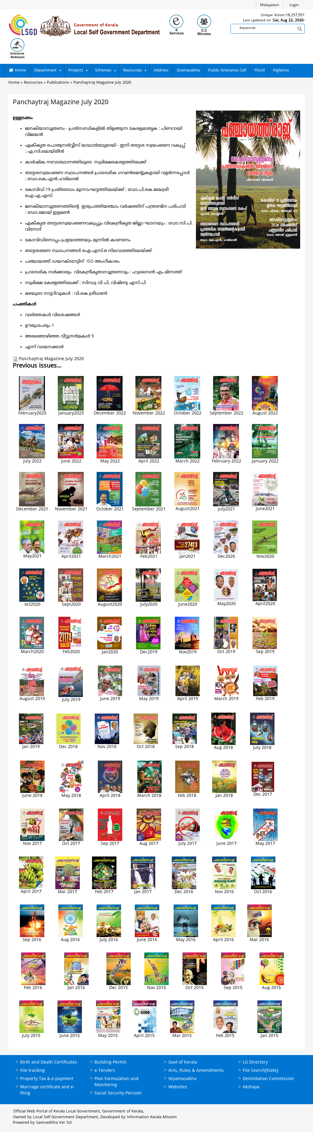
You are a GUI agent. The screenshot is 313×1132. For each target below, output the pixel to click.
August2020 (110, 604)
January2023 (71, 413)
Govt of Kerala (182, 1062)
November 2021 (71, 509)
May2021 (32, 556)
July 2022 (32, 461)
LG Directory (255, 1062)
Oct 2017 (71, 843)
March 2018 (149, 795)
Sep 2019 (265, 652)
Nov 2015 (156, 988)
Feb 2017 (104, 892)
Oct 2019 (226, 652)
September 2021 (149, 509)
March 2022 (187, 461)
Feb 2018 (187, 795)
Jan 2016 (76, 988)
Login (294, 5)
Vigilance (281, 70)
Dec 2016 (184, 892)
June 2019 (110, 699)
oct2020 (32, 604)
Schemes (103, 70)
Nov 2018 (107, 747)
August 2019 (32, 699)
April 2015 (144, 1036)
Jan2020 (110, 652)
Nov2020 (265, 556)
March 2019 (226, 699)
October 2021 (110, 509)
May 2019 (149, 699)
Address (161, 70)
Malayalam (269, 5)
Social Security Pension (118, 1093)
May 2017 (265, 843)
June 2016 (147, 940)
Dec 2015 (118, 988)
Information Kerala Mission (152, 1117)
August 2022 (265, 413)
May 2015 (108, 1036)
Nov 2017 (32, 843)
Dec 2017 (262, 794)
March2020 (32, 652)
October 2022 (187, 413)
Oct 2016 (263, 892)
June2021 (265, 509)
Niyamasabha (182, 1079)
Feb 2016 (33, 988)
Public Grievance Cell (227, 70)
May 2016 (186, 940)
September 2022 (226, 413)
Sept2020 (71, 604)
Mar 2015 (182, 1036)
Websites (177, 1087)
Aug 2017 (148, 843)
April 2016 (223, 940)
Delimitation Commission (268, 1079)
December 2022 (110, 413)
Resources (132, 70)
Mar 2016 (259, 940)
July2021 (226, 509)
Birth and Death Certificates (48, 1062)
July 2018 (262, 747)
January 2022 (265, 461)
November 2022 (149, 413)
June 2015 (70, 1036)
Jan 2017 (143, 892)
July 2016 (109, 940)
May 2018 (71, 795)
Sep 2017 (110, 843)
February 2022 (226, 461)
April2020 (265, 604)
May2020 (226, 604)
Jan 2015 (269, 1036)
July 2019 (71, 700)
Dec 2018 (68, 747)
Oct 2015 (195, 988)
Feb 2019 (265, 699)
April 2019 (187, 699)
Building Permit (110, 1062)
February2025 (32, 413)
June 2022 (71, 461)
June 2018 (32, 795)
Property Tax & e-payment (46, 1079)
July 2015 (31, 1036)
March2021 (109, 556)
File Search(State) (260, 1070)
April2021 (71, 556)
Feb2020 (71, 652)
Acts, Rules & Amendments (196, 1070)
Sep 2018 (184, 747)
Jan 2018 (224, 795)
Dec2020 (226, 556)
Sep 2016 (32, 940)
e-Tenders (104, 1070)
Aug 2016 (70, 940)
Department (45, 70)
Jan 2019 (31, 747)
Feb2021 (148, 556)
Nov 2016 (224, 892)
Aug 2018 (223, 747)
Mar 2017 (67, 892)
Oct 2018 (146, 747)
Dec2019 (148, 652)
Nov (183, 652)
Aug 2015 (271, 988)
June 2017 (226, 843)
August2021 (187, 509)
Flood (259, 70)
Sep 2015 (233, 988)
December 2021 (32, 509)
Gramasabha (188, 70)
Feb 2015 (225, 1036)
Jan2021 (187, 556)
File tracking (32, 1070)
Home (19, 70)
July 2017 (188, 843)
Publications (58, 82)
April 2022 (148, 461)
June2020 (187, 604)
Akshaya (251, 1087)
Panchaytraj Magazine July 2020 (102, 82)
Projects (75, 70)
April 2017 (31, 891)
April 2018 (110, 795)
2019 (192, 652)
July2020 (148, 604)
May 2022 (110, 461)
